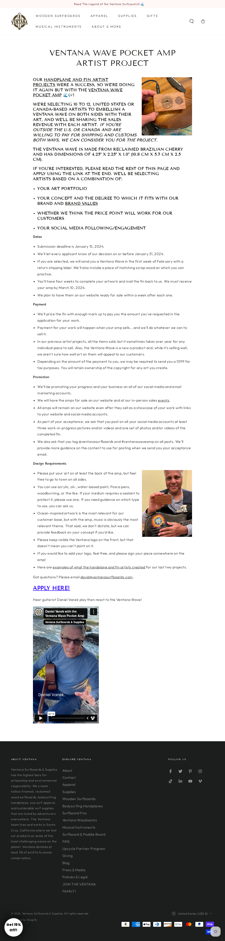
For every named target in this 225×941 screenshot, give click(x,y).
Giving (67, 855)
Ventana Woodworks (79, 820)
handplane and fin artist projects (70, 82)
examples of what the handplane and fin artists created (99, 567)
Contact (69, 777)
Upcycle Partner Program (83, 848)
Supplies (69, 792)
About (67, 770)
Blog (66, 863)
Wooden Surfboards (79, 799)
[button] (191, 21)
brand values (81, 203)
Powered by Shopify (24, 919)
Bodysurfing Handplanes (82, 806)
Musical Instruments (79, 827)
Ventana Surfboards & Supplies (42, 913)
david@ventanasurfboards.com (106, 577)
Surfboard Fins (74, 813)
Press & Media (73, 870)
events (163, 400)
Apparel (69, 784)
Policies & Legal (75, 877)
